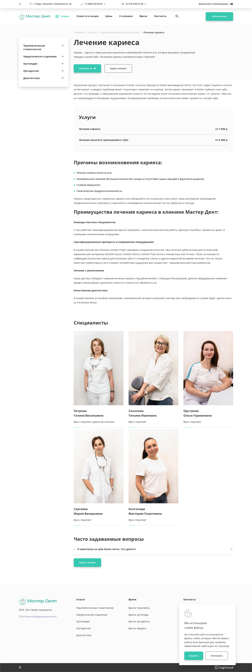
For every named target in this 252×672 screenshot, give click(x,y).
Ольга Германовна (197, 413)
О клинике (126, 16)
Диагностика (31, 78)
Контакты (160, 16)
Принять (194, 655)
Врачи (143, 16)
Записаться (85, 68)
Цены (108, 16)
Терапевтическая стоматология (34, 47)
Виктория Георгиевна (145, 511)
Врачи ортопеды (138, 614)
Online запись (219, 16)
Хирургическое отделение (40, 56)
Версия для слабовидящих (214, 4)
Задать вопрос (118, 68)
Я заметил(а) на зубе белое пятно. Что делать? (106, 549)
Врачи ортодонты (139, 621)
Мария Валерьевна (88, 511)
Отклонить (217, 655)
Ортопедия (30, 63)
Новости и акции (88, 16)
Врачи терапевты (139, 607)
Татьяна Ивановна (143, 413)
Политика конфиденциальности (38, 616)
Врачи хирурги (137, 628)
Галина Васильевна (88, 413)
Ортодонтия (31, 70)
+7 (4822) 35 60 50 (93, 4)
